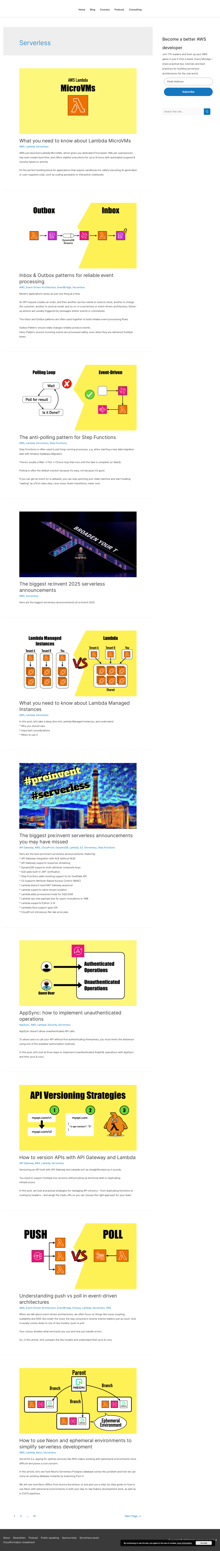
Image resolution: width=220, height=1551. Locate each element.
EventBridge (64, 287)
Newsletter (19, 1537)
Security (52, 1024)
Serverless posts (89, 1537)
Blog (92, 9)
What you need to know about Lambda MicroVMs (75, 141)
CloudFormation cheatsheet (19, 1542)
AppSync (24, 1024)
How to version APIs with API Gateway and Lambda (77, 1157)
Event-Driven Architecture (41, 287)
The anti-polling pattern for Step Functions (67, 437)
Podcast (119, 9)
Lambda (30, 146)
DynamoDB (62, 847)
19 (34, 1516)
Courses (105, 9)
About (6, 1537)
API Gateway (26, 847)
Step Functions (58, 443)
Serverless (42, 146)
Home (81, 9)
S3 (81, 847)
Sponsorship (69, 1537)
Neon (39, 1452)
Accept (204, 1543)
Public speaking (50, 1537)
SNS (108, 1307)
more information (184, 1543)
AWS (22, 146)
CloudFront (47, 847)
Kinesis (76, 1307)
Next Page (133, 1516)
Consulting (135, 9)
